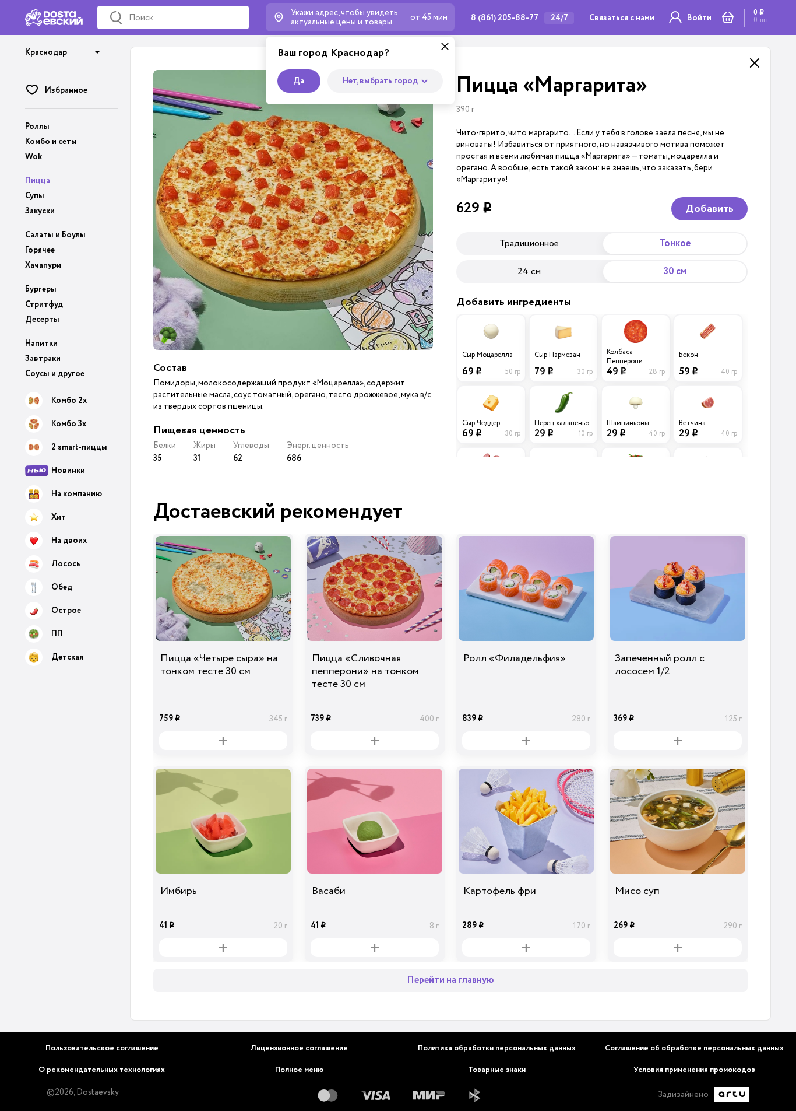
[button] (62, 48)
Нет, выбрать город (380, 81)
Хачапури (43, 265)
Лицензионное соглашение (299, 1048)
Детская (67, 657)
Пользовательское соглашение (102, 1048)
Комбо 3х (68, 424)
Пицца (37, 181)
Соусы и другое (54, 374)
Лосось (65, 564)
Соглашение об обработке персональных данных (694, 1048)
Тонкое (675, 243)
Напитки (41, 343)
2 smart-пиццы (79, 447)
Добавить (709, 208)
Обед (61, 587)
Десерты (42, 319)
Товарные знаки (497, 1070)
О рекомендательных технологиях (101, 1070)
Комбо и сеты (51, 142)
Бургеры (41, 289)
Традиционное (529, 243)
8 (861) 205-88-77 (504, 18)
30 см (675, 271)
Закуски (40, 211)
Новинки (68, 470)
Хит (58, 517)
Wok (33, 157)
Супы (34, 196)
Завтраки (43, 359)
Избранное (66, 90)
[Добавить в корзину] (223, 740)
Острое (66, 610)
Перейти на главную (450, 980)
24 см (529, 271)
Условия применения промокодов (694, 1070)
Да (298, 81)
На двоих (69, 540)
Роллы (37, 126)
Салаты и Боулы (55, 235)
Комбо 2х (69, 400)
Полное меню (299, 1070)
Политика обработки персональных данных (497, 1048)
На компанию (76, 494)
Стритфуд (44, 304)
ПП (57, 634)
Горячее (40, 250)
